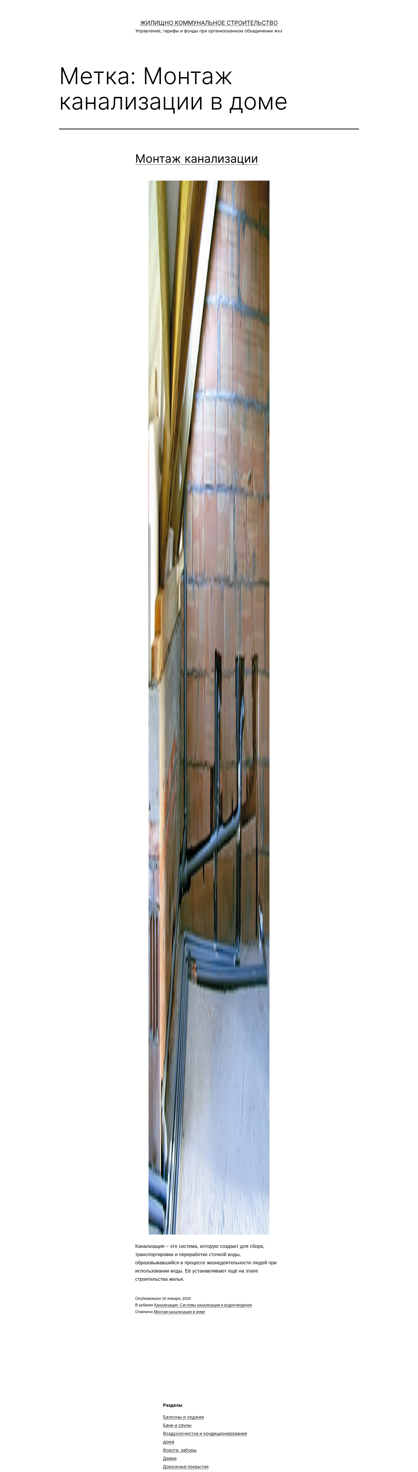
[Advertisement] (99, 1436)
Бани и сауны (177, 1425)
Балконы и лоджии (183, 1417)
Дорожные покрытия (186, 1466)
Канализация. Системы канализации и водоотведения (203, 1305)
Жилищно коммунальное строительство (209, 22)
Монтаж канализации (196, 158)
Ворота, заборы (180, 1450)
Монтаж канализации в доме (179, 1311)
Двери (170, 1458)
